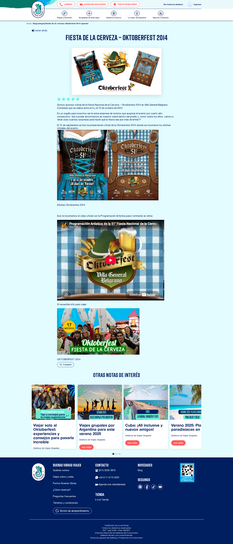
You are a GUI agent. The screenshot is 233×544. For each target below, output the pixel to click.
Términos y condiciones (65, 503)
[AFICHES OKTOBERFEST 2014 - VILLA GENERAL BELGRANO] (108, 165)
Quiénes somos (61, 470)
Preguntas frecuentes (64, 496)
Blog (140, 470)
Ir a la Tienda (102, 499)
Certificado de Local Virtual (117, 525)
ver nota (86, 447)
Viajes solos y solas (63, 477)
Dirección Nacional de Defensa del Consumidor (116, 533)
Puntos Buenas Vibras (64, 483)
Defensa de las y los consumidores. (116, 535)
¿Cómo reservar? (62, 490)
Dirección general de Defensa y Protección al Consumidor (116, 538)
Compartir (67, 365)
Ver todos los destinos (173, 4)
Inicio (29, 23)
